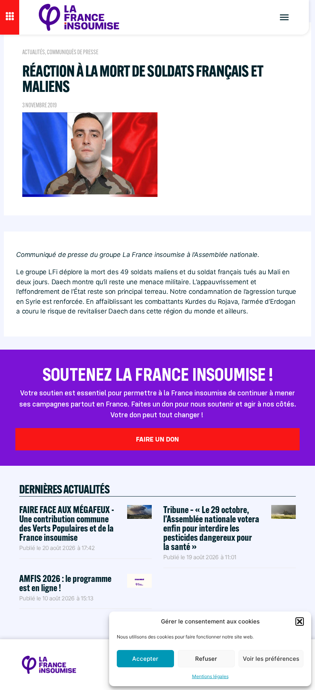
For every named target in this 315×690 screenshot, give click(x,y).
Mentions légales (210, 676)
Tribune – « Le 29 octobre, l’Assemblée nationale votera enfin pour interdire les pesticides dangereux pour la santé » (211, 527)
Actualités (33, 52)
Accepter (145, 658)
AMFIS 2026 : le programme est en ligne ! (65, 582)
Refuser (206, 658)
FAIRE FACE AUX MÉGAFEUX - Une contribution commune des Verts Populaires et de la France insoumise (66, 523)
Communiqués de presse (72, 52)
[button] (299, 621)
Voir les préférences (271, 658)
